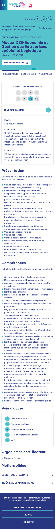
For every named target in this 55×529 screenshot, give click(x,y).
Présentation (10, 74)
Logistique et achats (13, 124)
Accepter (28, 522)
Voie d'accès (45, 74)
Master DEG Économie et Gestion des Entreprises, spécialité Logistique (18, 28)
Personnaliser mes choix (27, 507)
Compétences (28, 74)
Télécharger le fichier (14, 62)
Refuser (28, 515)
